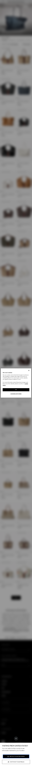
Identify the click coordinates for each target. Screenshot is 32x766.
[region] (16, 383)
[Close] (16, 739)
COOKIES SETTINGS (15, 393)
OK (16, 389)
